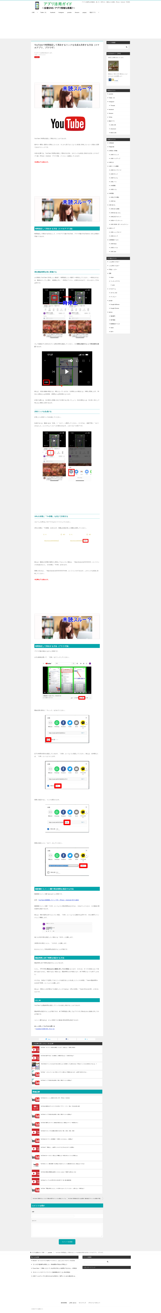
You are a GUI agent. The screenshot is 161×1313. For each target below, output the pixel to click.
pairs (113, 285)
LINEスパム (114, 189)
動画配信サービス (115, 323)
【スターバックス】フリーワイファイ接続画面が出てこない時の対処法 (51, 1272)
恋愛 (110, 273)
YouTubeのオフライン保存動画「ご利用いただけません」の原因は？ (57, 1139)
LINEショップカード (116, 232)
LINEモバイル (114, 247)
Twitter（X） (43, 12)
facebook (52, 12)
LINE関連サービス (113, 240)
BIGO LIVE (113, 132)
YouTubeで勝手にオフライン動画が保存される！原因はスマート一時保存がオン (59, 1122)
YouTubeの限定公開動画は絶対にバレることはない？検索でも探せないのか (58, 1172)
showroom (113, 129)
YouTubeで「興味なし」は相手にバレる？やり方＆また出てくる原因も (57, 1147)
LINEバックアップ (115, 158)
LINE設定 (111, 143)
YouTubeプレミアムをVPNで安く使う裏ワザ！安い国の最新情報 (56, 1180)
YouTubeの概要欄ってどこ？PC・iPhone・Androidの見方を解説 (58, 900)
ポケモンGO (114, 292)
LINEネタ (111, 162)
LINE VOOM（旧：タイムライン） (120, 224)
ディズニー (113, 296)
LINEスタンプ (114, 236)
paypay (84, 12)
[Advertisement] (80, 27)
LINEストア (112, 228)
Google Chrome (115, 308)
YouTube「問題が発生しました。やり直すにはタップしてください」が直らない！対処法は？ (63, 1188)
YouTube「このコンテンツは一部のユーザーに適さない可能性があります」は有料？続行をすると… (64, 1072)
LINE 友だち (112, 205)
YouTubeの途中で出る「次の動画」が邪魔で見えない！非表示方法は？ (57, 1055)
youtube (69, 12)
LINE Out (113, 201)
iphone (110, 312)
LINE (33, 12)
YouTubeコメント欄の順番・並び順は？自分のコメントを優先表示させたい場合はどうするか (63, 1163)
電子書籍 (113, 320)
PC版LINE (111, 146)
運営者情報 (64, 1302)
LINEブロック (114, 174)
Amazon (77, 12)
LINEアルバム (114, 178)
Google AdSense (115, 304)
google (110, 300)
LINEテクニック (115, 154)
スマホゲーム (112, 289)
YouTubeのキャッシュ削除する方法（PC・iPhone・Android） (55, 1098)
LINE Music (114, 243)
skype (112, 277)
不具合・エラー (113, 269)
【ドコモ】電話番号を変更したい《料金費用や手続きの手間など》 (50, 1264)
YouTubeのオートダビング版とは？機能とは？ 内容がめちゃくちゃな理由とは (59, 1155)
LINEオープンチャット (117, 220)
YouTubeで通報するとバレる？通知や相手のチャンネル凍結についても (49, 1198)
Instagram (61, 12)
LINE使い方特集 (113, 150)
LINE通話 (111, 193)
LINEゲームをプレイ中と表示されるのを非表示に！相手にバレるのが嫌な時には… (54, 1276)
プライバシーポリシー (94, 1302)
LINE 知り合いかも (115, 212)
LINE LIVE (113, 125)
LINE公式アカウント (116, 216)
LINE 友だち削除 (115, 208)
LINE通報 (113, 185)
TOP (38, 1252)
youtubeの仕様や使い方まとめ (45, 1029)
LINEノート (114, 181)
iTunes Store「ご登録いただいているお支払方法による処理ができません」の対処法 (55, 1268)
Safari (112, 327)
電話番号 (113, 316)
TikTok (110, 117)
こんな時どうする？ (114, 261)
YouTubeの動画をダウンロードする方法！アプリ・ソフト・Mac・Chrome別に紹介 (60, 1106)
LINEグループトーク (116, 170)
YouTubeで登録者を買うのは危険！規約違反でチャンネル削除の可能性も (85, 1198)
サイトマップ (82, 1302)
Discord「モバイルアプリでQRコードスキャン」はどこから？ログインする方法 (54, 1260)
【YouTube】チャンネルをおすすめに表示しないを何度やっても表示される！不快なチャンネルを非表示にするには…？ (69, 1063)
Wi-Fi (112, 331)
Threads (113, 105)
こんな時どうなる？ (114, 265)
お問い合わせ (72, 1302)
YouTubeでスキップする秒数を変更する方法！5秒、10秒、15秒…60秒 (57, 1130)
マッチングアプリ (115, 281)
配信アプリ (93, 12)
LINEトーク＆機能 (113, 166)
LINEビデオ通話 (115, 197)
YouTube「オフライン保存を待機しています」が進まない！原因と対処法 (58, 1047)
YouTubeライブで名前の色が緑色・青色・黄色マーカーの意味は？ (56, 1080)
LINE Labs (113, 251)
